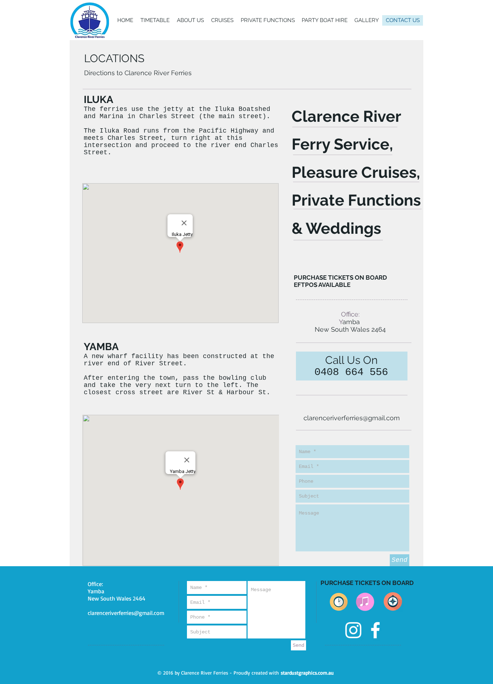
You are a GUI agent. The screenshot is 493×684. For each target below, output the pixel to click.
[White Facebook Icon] (375, 630)
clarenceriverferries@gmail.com (352, 418)
